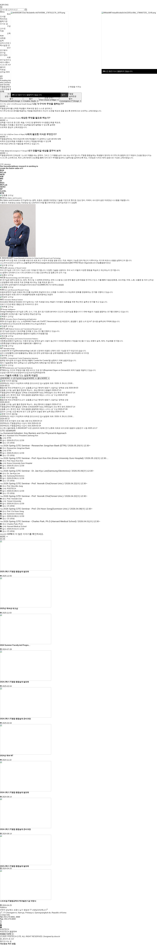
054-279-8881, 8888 (11, 917)
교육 (9, 33)
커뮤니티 (10, 57)
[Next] (4, 539)
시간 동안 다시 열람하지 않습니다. (118, 71)
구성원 (9, 26)
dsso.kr (57, 936)
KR (1, 76)
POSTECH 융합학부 (8, 931)
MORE (3, 106)
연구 (9, 48)
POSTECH (4, 929)
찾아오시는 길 (5, 941)
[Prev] (1, 539)
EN (1, 78)
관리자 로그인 (8, 939)
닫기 (64, 95)
